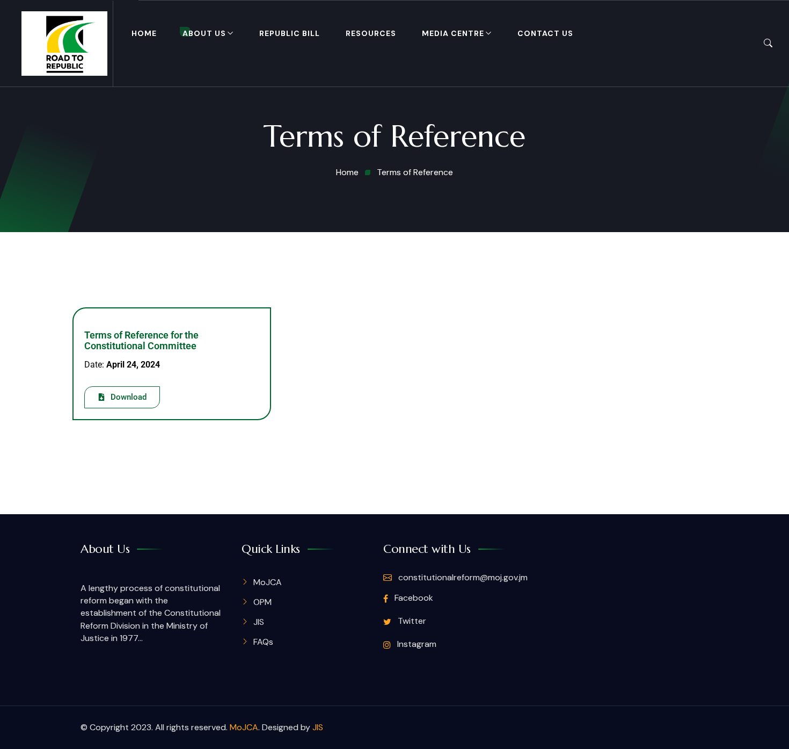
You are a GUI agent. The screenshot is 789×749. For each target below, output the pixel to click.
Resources (371, 33)
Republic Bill (289, 33)
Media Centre (453, 33)
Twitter (411, 620)
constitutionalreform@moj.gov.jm (462, 577)
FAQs (263, 641)
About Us (204, 33)
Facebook (412, 597)
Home (144, 33)
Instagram (415, 644)
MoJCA (267, 582)
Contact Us (545, 33)
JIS (258, 622)
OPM (262, 602)
